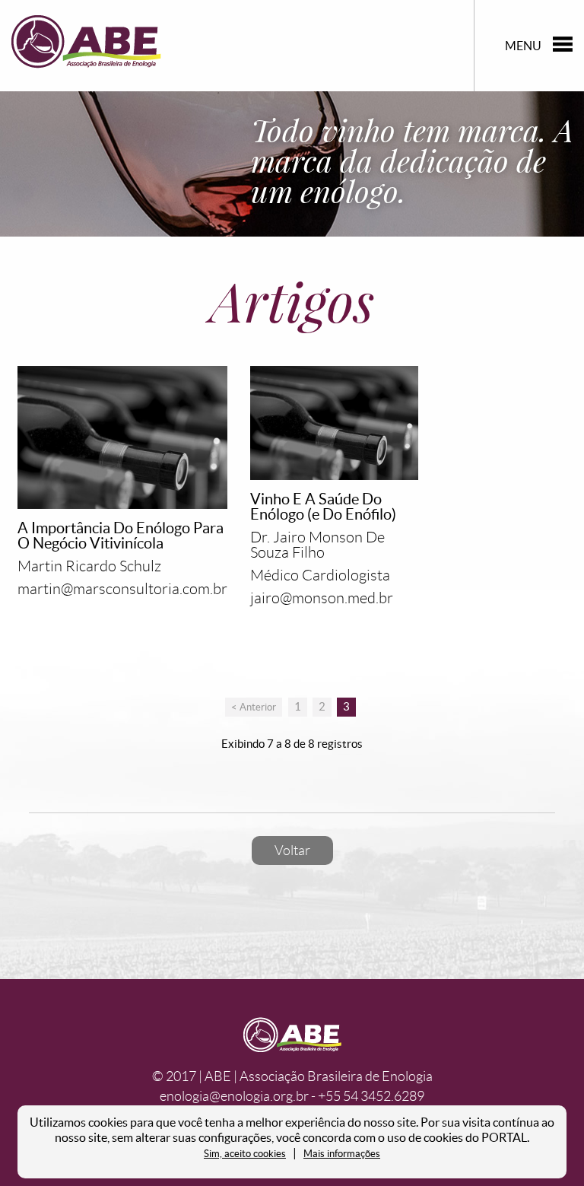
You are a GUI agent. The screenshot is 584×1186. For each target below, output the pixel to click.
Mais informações (341, 1153)
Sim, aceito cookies (245, 1153)
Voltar (292, 850)
